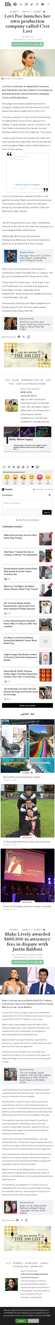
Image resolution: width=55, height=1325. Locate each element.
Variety (17, 1012)
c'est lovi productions (30, 383)
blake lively (31, 1263)
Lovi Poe (7, 86)
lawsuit (44, 1263)
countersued (42, 1169)
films (15, 380)
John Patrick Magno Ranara (29, 955)
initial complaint (16, 1139)
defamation (36, 1266)
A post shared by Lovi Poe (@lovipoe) (27, 188)
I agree (21, 1321)
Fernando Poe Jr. (32, 380)
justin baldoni (20, 1266)
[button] (49, 4)
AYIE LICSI (29, 37)
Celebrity (14, 12)
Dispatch (26, 12)
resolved (6, 1127)
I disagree (33, 1321)
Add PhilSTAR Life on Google (25, 44)
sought (29, 1024)
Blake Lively (8, 1000)
